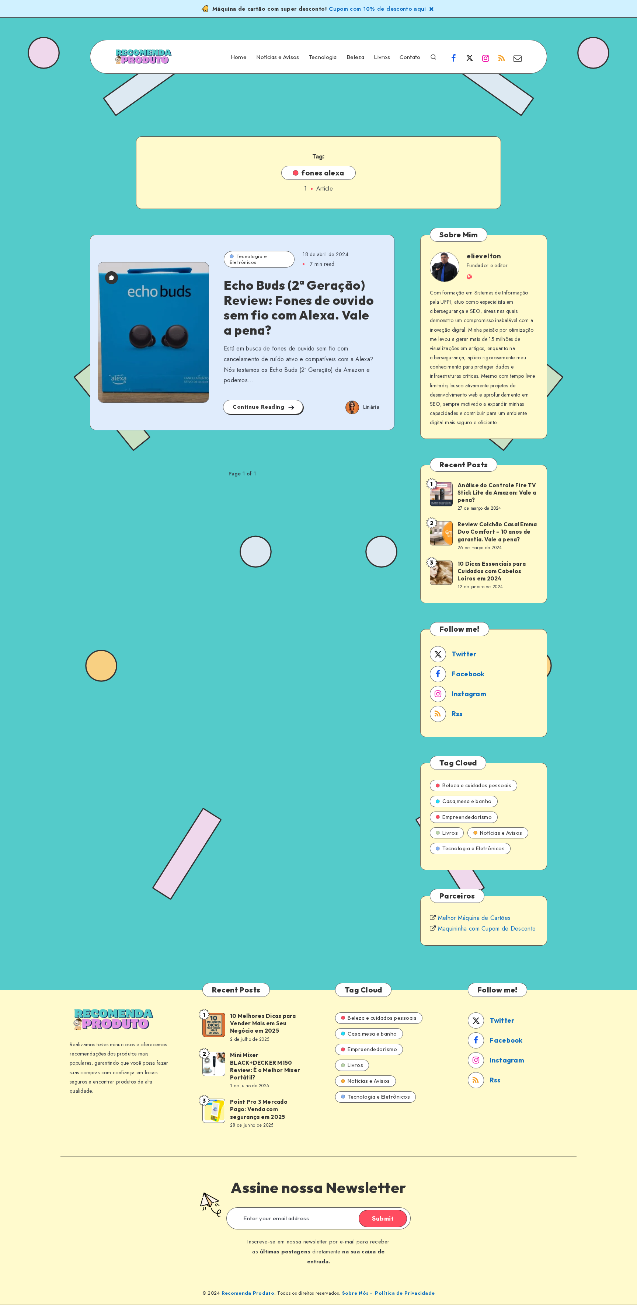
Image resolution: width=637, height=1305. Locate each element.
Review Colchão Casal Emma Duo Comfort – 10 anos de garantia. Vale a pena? (497, 532)
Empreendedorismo (467, 817)
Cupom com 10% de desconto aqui (377, 9)
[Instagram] (485, 58)
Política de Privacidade (405, 1293)
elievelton (484, 256)
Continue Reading (259, 407)
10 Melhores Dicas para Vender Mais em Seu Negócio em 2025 (263, 1023)
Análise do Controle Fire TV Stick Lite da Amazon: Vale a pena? (496, 493)
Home (239, 57)
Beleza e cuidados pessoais (476, 785)
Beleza (355, 57)
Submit (383, 1218)
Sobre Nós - (357, 1293)
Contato (410, 57)
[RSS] (501, 58)
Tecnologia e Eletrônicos (248, 259)
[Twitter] (469, 58)
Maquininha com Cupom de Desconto (487, 928)
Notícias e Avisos (277, 57)
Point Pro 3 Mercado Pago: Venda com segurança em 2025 (259, 1109)
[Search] (433, 56)
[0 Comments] (111, 277)
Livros (382, 57)
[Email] (517, 58)
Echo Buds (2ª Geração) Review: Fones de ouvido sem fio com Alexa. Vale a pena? (299, 307)
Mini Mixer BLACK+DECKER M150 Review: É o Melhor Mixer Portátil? (265, 1066)
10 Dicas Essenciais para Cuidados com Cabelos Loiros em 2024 (491, 571)
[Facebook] (454, 58)
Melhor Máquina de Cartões (474, 918)
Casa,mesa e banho (467, 801)
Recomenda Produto (248, 1293)
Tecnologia (323, 57)
